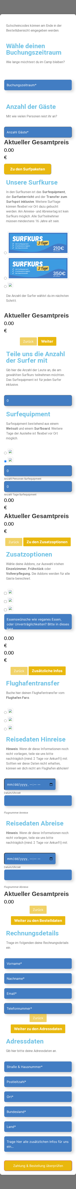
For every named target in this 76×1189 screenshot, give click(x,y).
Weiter (47, 341)
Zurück (28, 341)
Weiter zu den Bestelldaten (38, 920)
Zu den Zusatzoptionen (47, 542)
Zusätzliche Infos (47, 671)
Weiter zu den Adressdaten (38, 1029)
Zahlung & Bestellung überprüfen (38, 1166)
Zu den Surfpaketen (27, 169)
